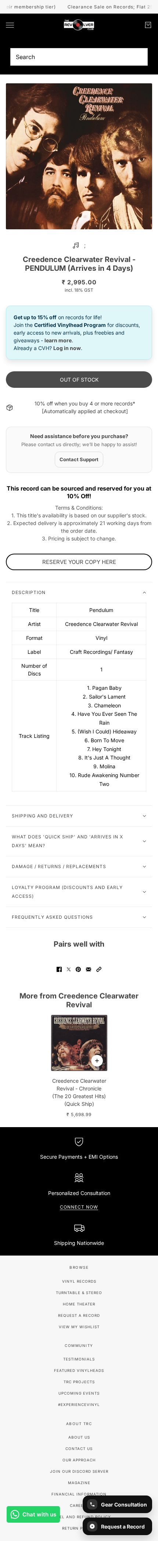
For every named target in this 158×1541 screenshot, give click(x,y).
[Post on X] (68, 969)
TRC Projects (79, 1382)
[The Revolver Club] (79, 24)
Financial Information (79, 1494)
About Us (79, 1437)
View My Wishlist (79, 1327)
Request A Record (79, 1315)
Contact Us (79, 1448)
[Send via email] (89, 969)
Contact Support (79, 459)
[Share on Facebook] (59, 969)
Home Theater (79, 1304)
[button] (99, 969)
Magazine (79, 1482)
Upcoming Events (79, 1393)
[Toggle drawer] (10, 25)
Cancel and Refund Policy (79, 1517)
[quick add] (97, 1061)
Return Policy (79, 1528)
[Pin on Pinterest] (78, 969)
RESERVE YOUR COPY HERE (79, 561)
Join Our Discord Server (79, 1471)
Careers (79, 1505)
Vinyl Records (79, 1281)
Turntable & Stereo (79, 1292)
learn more (58, 340)
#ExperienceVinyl (79, 1404)
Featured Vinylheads (79, 1370)
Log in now (67, 348)
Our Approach (79, 1460)
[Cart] (148, 25)
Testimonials (79, 1359)
